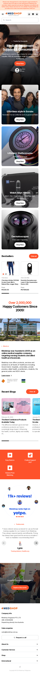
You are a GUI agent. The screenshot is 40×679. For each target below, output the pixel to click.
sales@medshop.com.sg (9, 632)
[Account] (29, 14)
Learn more (6, 375)
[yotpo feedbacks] (20, 502)
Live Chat (34, 673)
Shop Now (20, 63)
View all (34, 256)
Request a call (21, 638)
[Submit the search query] (4, 21)
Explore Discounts (20, 588)
